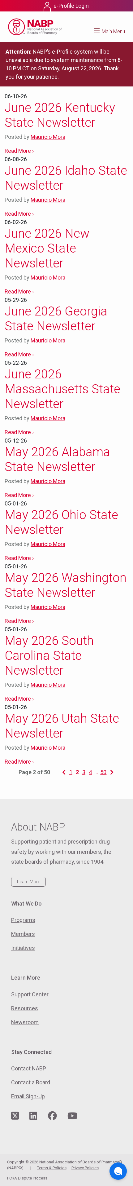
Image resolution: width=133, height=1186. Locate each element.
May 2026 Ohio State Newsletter (61, 522)
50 (103, 772)
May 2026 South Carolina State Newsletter (49, 655)
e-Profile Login (71, 5)
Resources (24, 1008)
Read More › (19, 151)
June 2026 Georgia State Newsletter (56, 318)
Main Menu (113, 31)
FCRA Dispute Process (27, 1178)
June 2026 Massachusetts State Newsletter (62, 389)
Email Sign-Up (28, 1096)
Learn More (28, 881)
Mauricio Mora (48, 137)
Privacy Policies (85, 1168)
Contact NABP (28, 1068)
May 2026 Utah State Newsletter (62, 726)
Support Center (30, 994)
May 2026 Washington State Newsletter (66, 585)
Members (23, 934)
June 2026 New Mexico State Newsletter (47, 248)
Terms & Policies (51, 1168)
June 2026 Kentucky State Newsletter (60, 115)
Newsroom (25, 1022)
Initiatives (23, 948)
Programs (23, 920)
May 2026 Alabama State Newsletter (57, 459)
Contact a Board (30, 1082)
